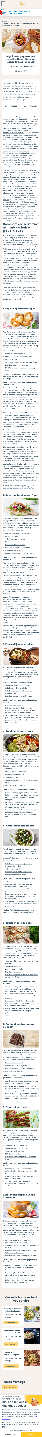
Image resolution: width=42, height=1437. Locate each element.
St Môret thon (25, 533)
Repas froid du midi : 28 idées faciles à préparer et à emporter (12, 1312)
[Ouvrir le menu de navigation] (3, 3)
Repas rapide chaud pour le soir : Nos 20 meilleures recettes (12, 1333)
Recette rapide (10, 1387)
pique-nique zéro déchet (20, 292)
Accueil (4, 21)
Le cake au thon (11, 536)
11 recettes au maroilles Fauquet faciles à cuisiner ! (11, 1355)
